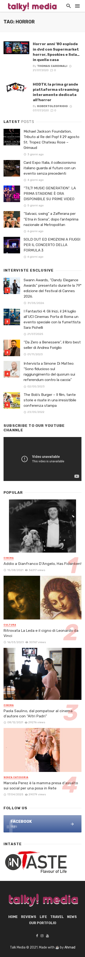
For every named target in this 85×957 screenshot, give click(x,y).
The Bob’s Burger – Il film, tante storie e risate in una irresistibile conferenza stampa (50, 400)
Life (43, 917)
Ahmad (69, 947)
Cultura (10, 625)
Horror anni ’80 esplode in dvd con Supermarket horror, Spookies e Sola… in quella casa (56, 52)
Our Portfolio (42, 923)
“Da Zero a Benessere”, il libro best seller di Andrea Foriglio (52, 345)
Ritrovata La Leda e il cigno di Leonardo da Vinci (41, 633)
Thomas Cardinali (52, 66)
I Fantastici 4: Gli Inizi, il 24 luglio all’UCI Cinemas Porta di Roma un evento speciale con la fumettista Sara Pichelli (52, 319)
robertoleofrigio (52, 106)
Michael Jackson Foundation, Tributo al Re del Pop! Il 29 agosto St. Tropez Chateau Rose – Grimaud (51, 139)
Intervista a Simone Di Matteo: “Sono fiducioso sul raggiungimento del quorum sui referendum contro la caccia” (49, 371)
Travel (57, 917)
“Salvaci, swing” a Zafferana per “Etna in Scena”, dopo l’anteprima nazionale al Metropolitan (51, 219)
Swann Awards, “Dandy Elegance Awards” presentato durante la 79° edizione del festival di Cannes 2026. (52, 288)
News (72, 917)
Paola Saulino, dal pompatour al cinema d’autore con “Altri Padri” (38, 713)
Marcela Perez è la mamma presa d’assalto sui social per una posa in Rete (41, 785)
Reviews (28, 917)
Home (13, 917)
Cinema (9, 558)
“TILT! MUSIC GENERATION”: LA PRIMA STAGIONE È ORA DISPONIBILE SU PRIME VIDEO (50, 193)
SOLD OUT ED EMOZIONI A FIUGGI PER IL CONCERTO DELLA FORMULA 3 (52, 244)
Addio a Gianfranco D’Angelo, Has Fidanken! (42, 563)
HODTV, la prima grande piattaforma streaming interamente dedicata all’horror (56, 92)
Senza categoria (16, 777)
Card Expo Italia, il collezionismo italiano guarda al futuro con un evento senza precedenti (50, 168)
